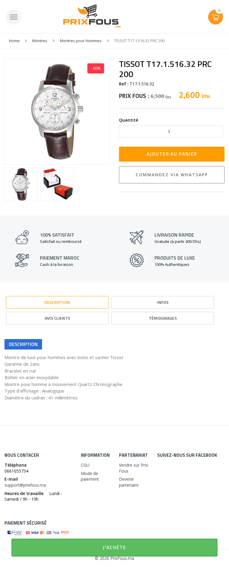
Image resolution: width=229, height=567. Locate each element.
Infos (162, 302)
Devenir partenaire (129, 482)
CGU (85, 465)
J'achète (114, 547)
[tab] (57, 299)
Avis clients (57, 318)
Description (57, 302)
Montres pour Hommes (81, 40)
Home (14, 40)
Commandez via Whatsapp (172, 174)
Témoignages (163, 318)
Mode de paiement (90, 476)
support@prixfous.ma (25, 485)
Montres (39, 40)
